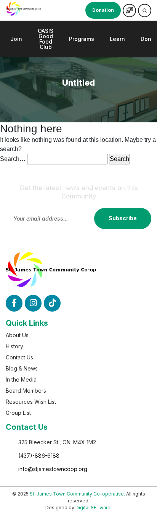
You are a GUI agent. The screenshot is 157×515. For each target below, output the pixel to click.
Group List (18, 412)
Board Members (26, 390)
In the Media (21, 379)
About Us (17, 335)
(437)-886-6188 (38, 455)
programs (81, 39)
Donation (103, 10)
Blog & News (22, 368)
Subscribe (123, 218)
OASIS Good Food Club (45, 39)
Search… (13, 159)
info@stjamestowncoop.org (52, 469)
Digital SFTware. (93, 507)
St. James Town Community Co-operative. (77, 494)
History (14, 346)
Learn (117, 39)
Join (16, 39)
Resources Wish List (31, 401)
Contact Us (19, 357)
